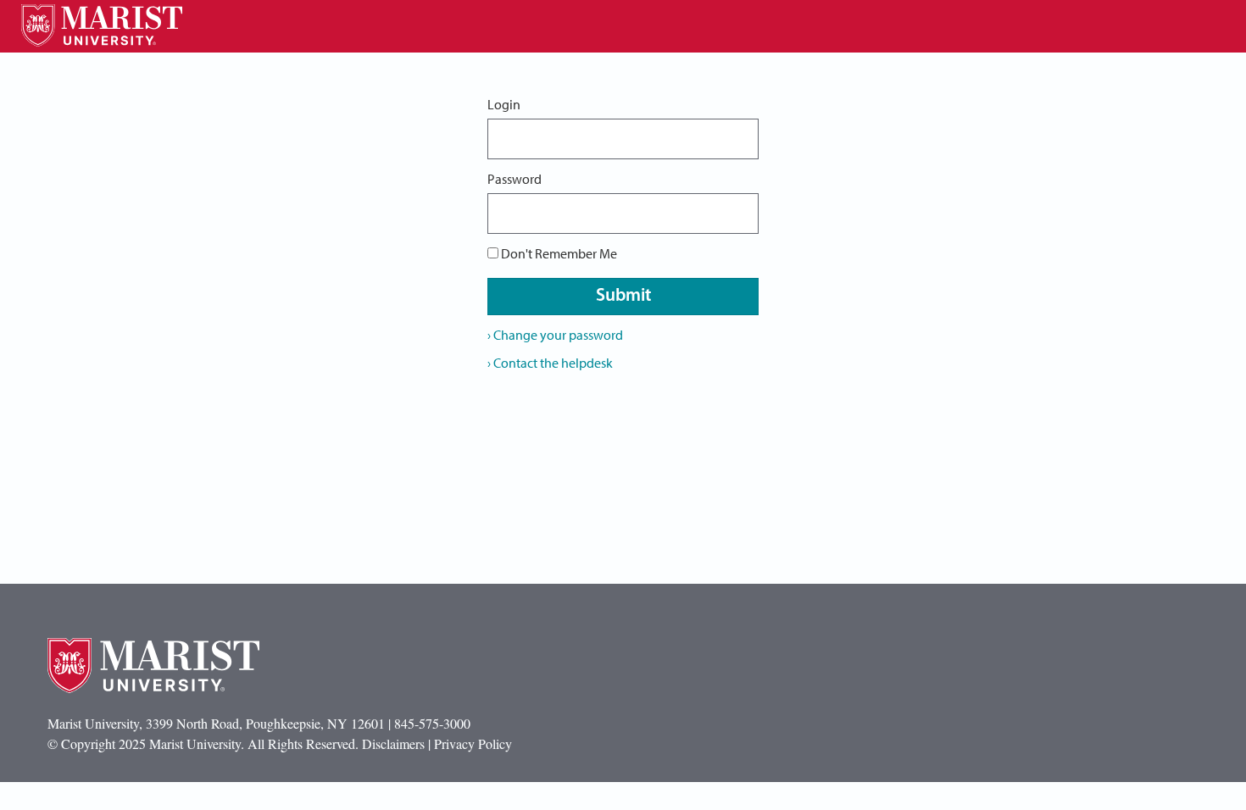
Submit (623, 296)
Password (514, 178)
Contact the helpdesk (550, 362)
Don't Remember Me (559, 253)
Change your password (555, 334)
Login (503, 104)
